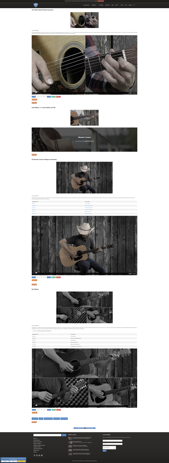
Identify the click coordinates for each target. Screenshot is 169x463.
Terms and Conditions (37, 448)
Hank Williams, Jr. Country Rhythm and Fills (43, 107)
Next (94, 428)
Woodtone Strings (64, 418)
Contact (35, 452)
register (82, 141)
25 (87, 428)
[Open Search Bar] (134, 5)
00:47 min (33, 205)
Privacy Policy (36, 450)
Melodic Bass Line (88, 211)
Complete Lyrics (56, 418)
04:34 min (33, 211)
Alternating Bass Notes (89, 207)
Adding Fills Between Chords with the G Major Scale (81, 453)
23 (83, 428)
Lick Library (101, 5)
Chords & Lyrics (34, 418)
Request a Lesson (37, 443)
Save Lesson (34, 102)
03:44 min (33, 209)
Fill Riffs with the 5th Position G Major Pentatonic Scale (82, 437)
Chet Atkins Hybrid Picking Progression (42, 10)
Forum (112, 5)
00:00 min (33, 203)
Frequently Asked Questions (39, 445)
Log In (126, 5)
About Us (35, 438)
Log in (76, 141)
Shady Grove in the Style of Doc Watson (79, 445)
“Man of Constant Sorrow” (162, 452)
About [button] (116, 5)
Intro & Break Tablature (48, 418)
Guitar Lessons (36, 440)
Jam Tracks (107, 5)
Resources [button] (94, 5)
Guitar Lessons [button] (86, 5)
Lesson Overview (88, 203)
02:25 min (33, 207)
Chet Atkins (71, 32)
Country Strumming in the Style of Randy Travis (81, 449)
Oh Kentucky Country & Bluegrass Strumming (44, 159)
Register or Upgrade (37, 441)
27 (91, 428)
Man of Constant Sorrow (77, 441)
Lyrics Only (41, 418)
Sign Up (104, 450)
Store (122, 5)
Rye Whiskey (35, 289)
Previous (76, 428)
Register (130, 5)
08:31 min (33, 213)
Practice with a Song (88, 213)
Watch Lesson (87, 438)
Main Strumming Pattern (89, 205)
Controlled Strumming (88, 209)
